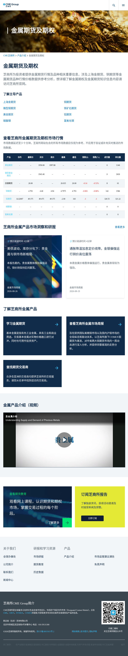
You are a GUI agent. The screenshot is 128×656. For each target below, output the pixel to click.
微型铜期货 (9, 108)
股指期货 (37, 645)
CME (5, 613)
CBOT (11, 613)
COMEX (28, 613)
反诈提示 (84, 631)
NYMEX (19, 613)
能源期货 (29, 645)
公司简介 (8, 564)
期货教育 (39, 564)
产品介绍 (21, 55)
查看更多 (120, 227)
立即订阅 (92, 518)
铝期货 (67, 114)
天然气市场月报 (83, 645)
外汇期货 (45, 645)
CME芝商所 (9, 55)
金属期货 (61, 645)
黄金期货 (8, 114)
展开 (123, 645)
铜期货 (67, 102)
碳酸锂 (7, 120)
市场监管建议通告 (104, 556)
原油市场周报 (96, 645)
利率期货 (53, 645)
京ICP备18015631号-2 (45, 631)
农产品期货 (20, 645)
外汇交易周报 (107, 645)
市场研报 (39, 556)
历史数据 (39, 572)
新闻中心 (8, 580)
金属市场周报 (70, 645)
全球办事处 (9, 556)
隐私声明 (93, 631)
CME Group (20, 603)
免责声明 (99, 564)
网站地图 (75, 631)
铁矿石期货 (70, 108)
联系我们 (8, 572)
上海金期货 (9, 102)
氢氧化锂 (69, 120)
